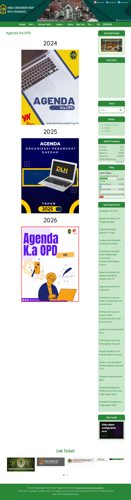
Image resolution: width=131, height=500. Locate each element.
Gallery (71, 24)
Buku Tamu (81, 24)
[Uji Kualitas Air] (111, 460)
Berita (107, 128)
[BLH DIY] (22, 462)
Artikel (107, 131)
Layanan (59, 24)
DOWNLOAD (108, 24)
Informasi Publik (44, 24)
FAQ (99, 24)
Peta (90, 24)
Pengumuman (111, 125)
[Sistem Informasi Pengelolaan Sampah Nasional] (81, 459)
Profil (31, 24)
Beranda (22, 24)
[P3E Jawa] (51, 461)
